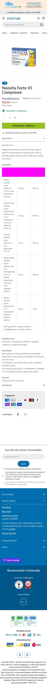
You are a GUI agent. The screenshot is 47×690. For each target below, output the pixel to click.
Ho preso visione (23, 469)
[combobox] (23, 25)
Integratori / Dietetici (18, 33)
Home (4, 33)
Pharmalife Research (10, 98)
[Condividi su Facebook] (18, 414)
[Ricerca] (41, 24)
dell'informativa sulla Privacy (30, 469)
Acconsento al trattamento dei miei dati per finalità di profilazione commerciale (25, 483)
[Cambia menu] (3, 18)
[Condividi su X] (25, 414)
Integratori (34, 33)
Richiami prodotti (9, 533)
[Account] (38, 18)
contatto (11, 529)
